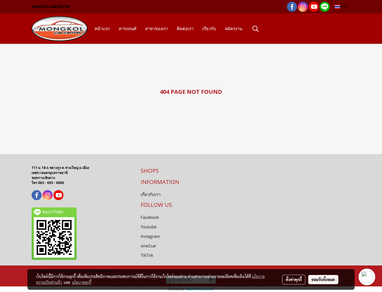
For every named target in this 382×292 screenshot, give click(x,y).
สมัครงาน (233, 28)
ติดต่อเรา (185, 28)
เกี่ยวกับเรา (151, 194)
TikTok (147, 255)
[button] (255, 28)
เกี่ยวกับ (209, 28)
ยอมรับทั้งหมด (323, 279)
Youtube (149, 226)
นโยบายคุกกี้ (81, 282)
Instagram (150, 236)
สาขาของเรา (156, 28)
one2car (148, 245)
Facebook (150, 217)
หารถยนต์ (127, 28)
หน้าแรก (102, 28)
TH (343, 6)
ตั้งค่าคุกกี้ (294, 279)
